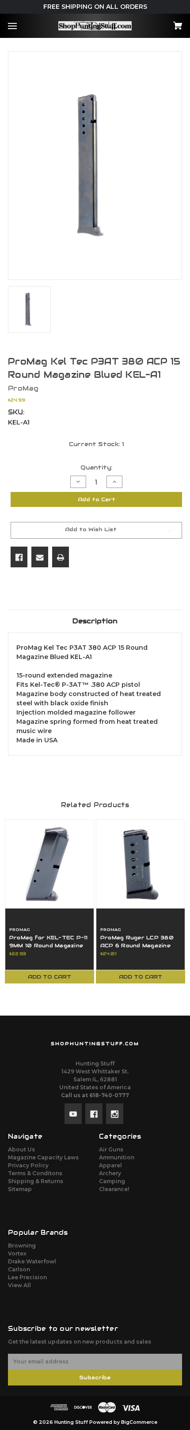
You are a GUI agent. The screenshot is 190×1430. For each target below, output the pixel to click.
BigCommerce (139, 1422)
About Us (21, 1149)
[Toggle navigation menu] (20, 26)
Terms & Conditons (35, 1173)
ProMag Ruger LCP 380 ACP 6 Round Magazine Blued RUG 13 (137, 945)
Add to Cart (49, 976)
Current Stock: (96, 444)
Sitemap (20, 1189)
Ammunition (116, 1157)
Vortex (17, 1253)
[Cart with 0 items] (164, 23)
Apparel (110, 1165)
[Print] (60, 556)
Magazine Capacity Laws (43, 1157)
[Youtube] (73, 1113)
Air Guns (111, 1149)
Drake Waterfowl (32, 1261)
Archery (110, 1173)
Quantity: (96, 467)
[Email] (39, 556)
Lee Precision (27, 1277)
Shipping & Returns (35, 1181)
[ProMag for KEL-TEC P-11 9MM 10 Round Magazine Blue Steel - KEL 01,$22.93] (49, 864)
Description (95, 621)
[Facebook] (19, 556)
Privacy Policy (28, 1165)
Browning (22, 1245)
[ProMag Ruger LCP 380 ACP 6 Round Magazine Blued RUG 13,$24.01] (140, 864)
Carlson (19, 1269)
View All (19, 1285)
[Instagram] (114, 1113)
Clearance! (114, 1189)
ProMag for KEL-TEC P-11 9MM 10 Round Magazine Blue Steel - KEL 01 (48, 945)
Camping (112, 1181)
